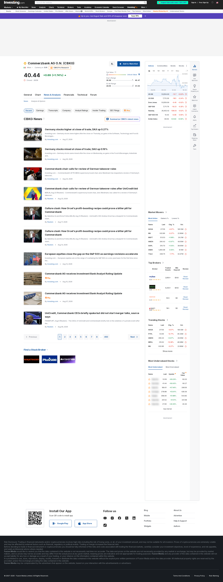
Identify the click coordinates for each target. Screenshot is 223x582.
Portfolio (147, 521)
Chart (38, 94)
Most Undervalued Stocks (161, 361)
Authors (177, 526)
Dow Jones (152, 102)
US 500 (151, 98)
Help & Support (180, 521)
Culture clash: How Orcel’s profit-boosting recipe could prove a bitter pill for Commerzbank (88, 210)
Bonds (173, 66)
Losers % (175, 218)
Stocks (8, 11)
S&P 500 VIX (153, 115)
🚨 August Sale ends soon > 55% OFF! (173, 2)
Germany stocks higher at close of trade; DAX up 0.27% (77, 129)
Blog (146, 510)
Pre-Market (59, 11)
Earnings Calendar (35, 11)
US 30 (150, 94)
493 (106, 337)
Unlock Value (132, 75)
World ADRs (89, 11)
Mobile (147, 515)
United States (48, 11)
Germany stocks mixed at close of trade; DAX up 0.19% (76, 149)
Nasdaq (151, 111)
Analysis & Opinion (38, 101)
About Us (177, 510)
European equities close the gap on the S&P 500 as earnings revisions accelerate (91, 254)
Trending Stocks (156, 320)
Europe (109, 11)
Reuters (50, 199)
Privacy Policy (199, 576)
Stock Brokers (100, 11)
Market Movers (156, 212)
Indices (151, 66)
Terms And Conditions (181, 576)
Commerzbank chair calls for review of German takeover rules (80, 168)
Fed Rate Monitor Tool (122, 11)
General (28, 94)
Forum (93, 94)
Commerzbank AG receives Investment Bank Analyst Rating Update (83, 273)
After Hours (69, 11)
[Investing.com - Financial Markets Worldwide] (14, 2)
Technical (82, 94)
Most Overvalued (172, 367)
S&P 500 (151, 107)
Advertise (178, 515)
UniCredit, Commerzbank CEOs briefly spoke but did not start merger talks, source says (92, 315)
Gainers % (165, 218)
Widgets (147, 526)
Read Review (185, 278)
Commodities (162, 66)
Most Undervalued (155, 367)
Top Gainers (136, 11)
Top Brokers (154, 262)
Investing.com (52, 139)
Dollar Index (152, 119)
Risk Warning (214, 576)
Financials (69, 94)
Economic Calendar (102, 7)
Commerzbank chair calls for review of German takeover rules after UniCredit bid (91, 188)
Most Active (147, 11)
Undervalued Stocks (177, 11)
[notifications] (212, 2)
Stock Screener (118, 7)
